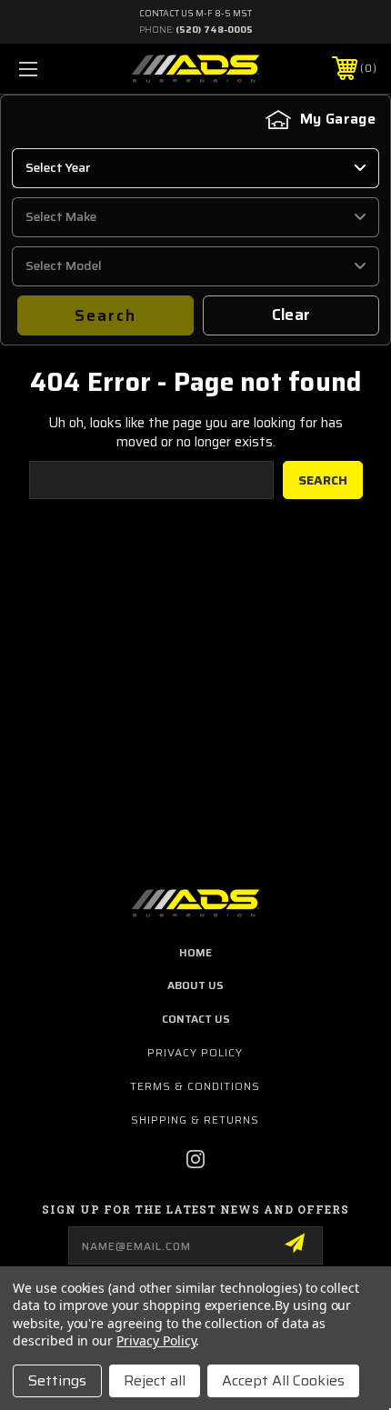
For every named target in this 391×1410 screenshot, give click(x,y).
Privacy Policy (195, 1052)
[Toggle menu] (54, 69)
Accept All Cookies (283, 1380)
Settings (57, 1380)
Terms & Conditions (195, 1086)
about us (195, 985)
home (195, 952)
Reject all (154, 1380)
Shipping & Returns (195, 1119)
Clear (291, 314)
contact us (196, 1018)
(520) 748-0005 (214, 29)
